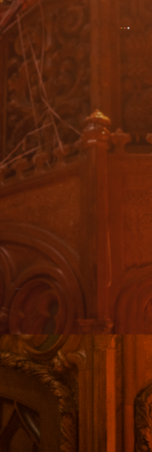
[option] (76, 226)
